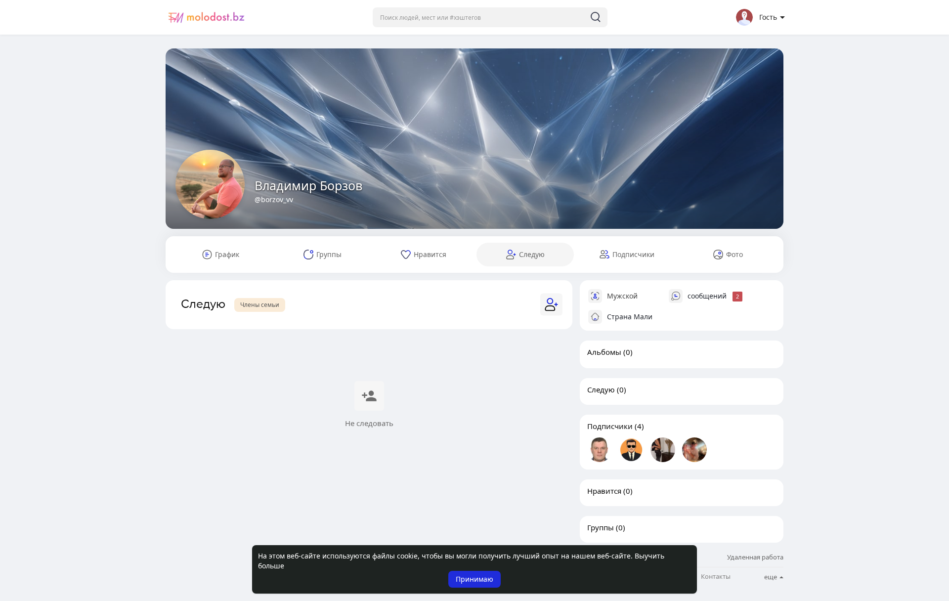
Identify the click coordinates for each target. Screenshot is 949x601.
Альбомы (604, 352)
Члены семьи (259, 304)
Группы (600, 527)
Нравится (604, 491)
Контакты (716, 576)
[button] (490, 17)
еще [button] (771, 576)
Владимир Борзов (308, 185)
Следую (601, 389)
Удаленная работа (755, 557)
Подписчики (610, 426)
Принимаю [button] (474, 579)
